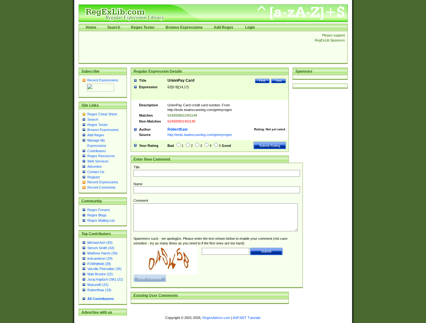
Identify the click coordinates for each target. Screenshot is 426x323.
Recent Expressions (102, 80)
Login (250, 27)
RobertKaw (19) (99, 290)
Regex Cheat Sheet (102, 114)
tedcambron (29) (100, 258)
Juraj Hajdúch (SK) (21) (105, 279)
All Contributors (100, 299)
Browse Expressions (184, 27)
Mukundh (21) (98, 285)
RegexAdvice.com (216, 318)
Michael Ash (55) (100, 242)
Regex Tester (143, 27)
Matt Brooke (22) (100, 274)
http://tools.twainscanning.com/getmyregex (199, 135)
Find (262, 80)
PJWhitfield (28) (99, 264)
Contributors (96, 151)
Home (91, 27)
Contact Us (95, 172)
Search (113, 27)
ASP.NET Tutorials (247, 318)
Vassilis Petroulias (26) (104, 269)
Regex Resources (101, 156)
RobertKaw (177, 129)
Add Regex (223, 27)
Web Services (98, 161)
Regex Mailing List (101, 220)
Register (93, 177)
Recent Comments (101, 187)
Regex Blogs (97, 215)
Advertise (94, 166)
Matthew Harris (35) (102, 253)
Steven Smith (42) (100, 248)
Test (279, 80)
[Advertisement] (194, 47)
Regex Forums (98, 210)
